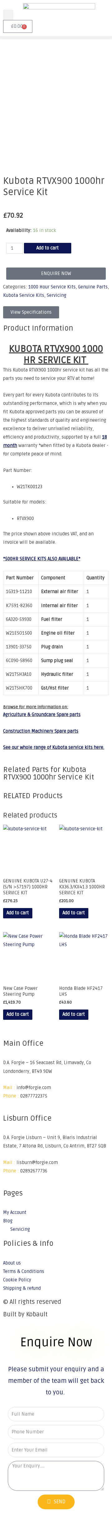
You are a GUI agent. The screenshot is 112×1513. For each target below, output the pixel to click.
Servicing (56, 295)
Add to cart (47, 248)
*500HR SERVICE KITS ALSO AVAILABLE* (41, 559)
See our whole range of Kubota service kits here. (53, 747)
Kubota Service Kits (23, 295)
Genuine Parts (93, 287)
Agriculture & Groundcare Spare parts (42, 714)
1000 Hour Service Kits (52, 287)
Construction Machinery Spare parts (40, 731)
